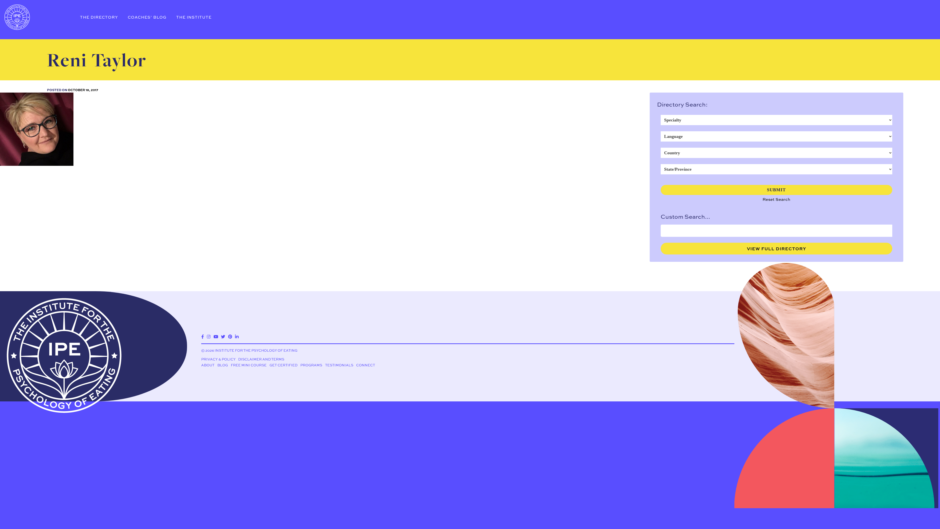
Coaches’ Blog (147, 17)
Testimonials (339, 365)
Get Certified (283, 365)
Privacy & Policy (218, 359)
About (207, 365)
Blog (222, 365)
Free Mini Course (249, 365)
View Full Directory (776, 248)
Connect (365, 365)
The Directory (99, 17)
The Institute (194, 17)
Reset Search (776, 199)
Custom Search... (685, 216)
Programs (311, 365)
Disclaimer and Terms (261, 359)
